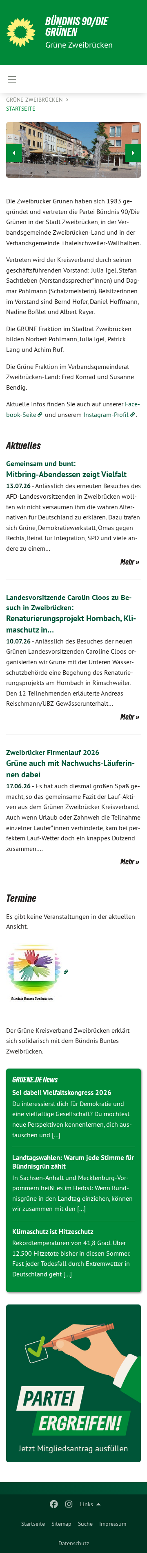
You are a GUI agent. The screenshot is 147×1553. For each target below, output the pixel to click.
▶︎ (133, 153)
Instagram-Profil (106, 414)
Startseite (33, 1523)
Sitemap (61, 1523)
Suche (85, 1523)
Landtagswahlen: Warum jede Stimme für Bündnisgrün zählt (73, 1162)
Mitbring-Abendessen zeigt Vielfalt (66, 474)
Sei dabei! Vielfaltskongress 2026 (61, 1092)
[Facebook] (54, 1504)
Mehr (127, 561)
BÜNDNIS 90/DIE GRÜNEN (76, 26)
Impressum (112, 1523)
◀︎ (14, 153)
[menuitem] (33, 1523)
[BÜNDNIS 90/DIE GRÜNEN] (21, 32)
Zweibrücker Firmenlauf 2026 (52, 752)
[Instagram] (69, 1504)
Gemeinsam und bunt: (41, 463)
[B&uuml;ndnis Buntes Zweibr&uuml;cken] (37, 972)
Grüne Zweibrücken (35, 99)
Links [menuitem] (86, 1504)
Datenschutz (73, 1543)
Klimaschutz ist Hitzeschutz (53, 1231)
